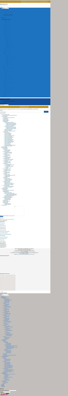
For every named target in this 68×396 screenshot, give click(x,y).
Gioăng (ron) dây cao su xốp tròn (10, 127)
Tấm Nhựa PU (5, 354)
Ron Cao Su (4, 121)
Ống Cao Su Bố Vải (7, 360)
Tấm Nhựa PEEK (7, 162)
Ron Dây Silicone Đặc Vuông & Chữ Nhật (11, 345)
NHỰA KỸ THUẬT (4, 297)
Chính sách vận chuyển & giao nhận (4, 231)
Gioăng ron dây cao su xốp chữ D (10, 128)
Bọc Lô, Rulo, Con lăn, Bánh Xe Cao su (8, 117)
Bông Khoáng (6, 374)
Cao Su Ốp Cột (5, 119)
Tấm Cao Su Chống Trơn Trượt (9, 141)
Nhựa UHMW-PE (5, 185)
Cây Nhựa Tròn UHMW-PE (8, 186)
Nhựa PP (4, 171)
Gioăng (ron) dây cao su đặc (8, 122)
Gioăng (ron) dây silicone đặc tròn (10, 194)
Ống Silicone (4, 200)
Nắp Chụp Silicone (8, 351)
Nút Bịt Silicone (7, 198)
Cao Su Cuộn (5, 118)
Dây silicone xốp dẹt (7, 192)
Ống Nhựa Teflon (7, 299)
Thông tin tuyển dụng (3, 225)
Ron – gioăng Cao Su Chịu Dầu (9, 369)
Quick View (1, 216)
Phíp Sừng (6, 327)
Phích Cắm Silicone (8, 352)
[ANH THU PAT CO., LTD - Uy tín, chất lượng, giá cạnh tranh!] (4, 4)
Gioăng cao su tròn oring (8, 129)
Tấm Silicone (5, 202)
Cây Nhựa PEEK (7, 161)
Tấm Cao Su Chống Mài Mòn (9, 139)
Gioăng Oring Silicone (8, 196)
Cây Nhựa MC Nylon (7, 152)
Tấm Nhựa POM (7, 170)
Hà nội (2, 392)
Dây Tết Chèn (5, 377)
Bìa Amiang (6, 376)
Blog (2, 291)
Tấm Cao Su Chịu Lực (8, 364)
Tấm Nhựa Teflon (7, 301)
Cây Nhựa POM (7, 169)
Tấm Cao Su (4, 131)
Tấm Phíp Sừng (8, 328)
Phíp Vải (6, 167)
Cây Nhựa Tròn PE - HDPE (8, 159)
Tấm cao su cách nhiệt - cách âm (9, 135)
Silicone (4, 383)
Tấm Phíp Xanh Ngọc (9, 335)
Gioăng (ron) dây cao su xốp (8, 126)
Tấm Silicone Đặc (7, 203)
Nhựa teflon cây (7, 182)
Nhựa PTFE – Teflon (6, 298)
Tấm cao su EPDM (7, 142)
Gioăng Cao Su (5, 120)
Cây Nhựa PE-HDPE (7, 313)
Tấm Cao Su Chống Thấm (8, 140)
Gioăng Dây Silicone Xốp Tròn (9, 195)
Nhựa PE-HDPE (5, 158)
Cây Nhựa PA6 (7, 154)
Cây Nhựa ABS (7, 149)
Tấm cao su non (7, 143)
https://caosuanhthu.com (25, 254)
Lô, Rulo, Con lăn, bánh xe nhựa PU (9, 175)
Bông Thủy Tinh (7, 375)
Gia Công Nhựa (5, 339)
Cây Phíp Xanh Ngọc (9, 334)
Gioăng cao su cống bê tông (10, 125)
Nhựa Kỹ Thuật (4, 147)
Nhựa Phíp (4, 163)
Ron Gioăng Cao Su (5, 368)
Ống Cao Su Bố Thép (7, 359)
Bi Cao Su (4, 116)
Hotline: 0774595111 (4, 394)
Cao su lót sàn (6, 132)
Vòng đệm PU (6, 176)
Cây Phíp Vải (8, 332)
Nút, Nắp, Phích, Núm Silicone (7, 197)
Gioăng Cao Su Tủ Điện (8, 370)
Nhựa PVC (4, 177)
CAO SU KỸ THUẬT (4, 356)
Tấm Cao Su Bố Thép (7, 133)
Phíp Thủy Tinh (7, 165)
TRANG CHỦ (3, 296)
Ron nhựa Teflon (7, 302)
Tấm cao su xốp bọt (7, 144)
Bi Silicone (4, 189)
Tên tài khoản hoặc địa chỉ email (4, 390)
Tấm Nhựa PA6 (7, 155)
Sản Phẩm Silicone (4, 188)
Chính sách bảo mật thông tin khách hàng (5, 234)
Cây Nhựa (4, 148)
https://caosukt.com (19, 254)
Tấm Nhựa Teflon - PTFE (8, 184)
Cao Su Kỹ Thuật (5, 382)
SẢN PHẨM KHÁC (4, 373)
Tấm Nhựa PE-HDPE (8, 160)
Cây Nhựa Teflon (7, 300)
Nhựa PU (4, 173)
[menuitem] (5, 8)
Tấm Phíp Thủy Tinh (9, 166)
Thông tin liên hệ (2, 224)
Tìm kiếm (1, 110)
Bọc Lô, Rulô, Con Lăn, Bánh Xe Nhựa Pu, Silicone (9, 355)
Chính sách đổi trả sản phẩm (4, 232)
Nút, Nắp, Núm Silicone (8, 350)
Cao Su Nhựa (3, 146)
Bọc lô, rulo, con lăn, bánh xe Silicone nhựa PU (9, 115)
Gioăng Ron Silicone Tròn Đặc (10, 346)
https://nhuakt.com (31, 254)
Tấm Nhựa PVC (7, 180)
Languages (3, 10)
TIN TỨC (3, 384)
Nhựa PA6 (4, 153)
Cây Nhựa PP (6, 323)
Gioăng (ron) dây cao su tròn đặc (10, 123)
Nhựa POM (4, 168)
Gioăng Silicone (5, 191)
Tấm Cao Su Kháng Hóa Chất (9, 365)
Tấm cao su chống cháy (8, 138)
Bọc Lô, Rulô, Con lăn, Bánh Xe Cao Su (8, 371)
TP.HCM (3, 393)
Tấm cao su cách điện (8, 134)
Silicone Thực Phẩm (6, 201)
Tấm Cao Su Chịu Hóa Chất (8, 137)
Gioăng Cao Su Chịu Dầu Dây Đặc (10, 124)
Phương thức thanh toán (3, 238)
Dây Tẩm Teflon (7, 378)
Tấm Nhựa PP (7, 172)
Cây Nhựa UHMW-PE (8, 321)
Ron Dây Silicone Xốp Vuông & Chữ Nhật (11, 347)
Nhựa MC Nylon (5, 151)
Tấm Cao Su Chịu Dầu (8, 136)
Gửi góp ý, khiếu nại (2, 241)
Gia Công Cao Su (5, 372)
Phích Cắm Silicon (7, 199)
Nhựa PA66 (4, 156)
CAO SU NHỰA (4, 340)
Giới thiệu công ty (2, 222)
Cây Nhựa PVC (7, 178)
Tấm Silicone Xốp (7, 204)
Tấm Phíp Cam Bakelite (9, 164)
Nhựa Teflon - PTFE (6, 181)
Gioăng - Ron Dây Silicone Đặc (9, 193)
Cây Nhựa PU (6, 174)
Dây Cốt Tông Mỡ (7, 380)
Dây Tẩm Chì (6, 379)
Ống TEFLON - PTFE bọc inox (9, 183)
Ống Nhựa (4, 187)
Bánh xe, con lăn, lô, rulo (5, 114)
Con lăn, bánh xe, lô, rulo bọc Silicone (8, 190)
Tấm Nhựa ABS (7, 150)
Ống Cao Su (4, 358)
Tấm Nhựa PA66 (7, 157)
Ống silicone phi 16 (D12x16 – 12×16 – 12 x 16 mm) (7, 219)
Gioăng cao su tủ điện (8, 130)
